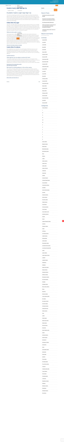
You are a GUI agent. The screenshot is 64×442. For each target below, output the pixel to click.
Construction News (45, 185)
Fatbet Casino (44, 202)
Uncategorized (45, 376)
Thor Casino (44, 359)
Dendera (43, 187)
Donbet (43, 192)
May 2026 (44, 47)
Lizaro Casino (44, 252)
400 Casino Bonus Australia (12, 65)
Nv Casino (44, 298)
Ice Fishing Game (45, 233)
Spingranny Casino (45, 342)
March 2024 (44, 85)
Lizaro (43, 250)
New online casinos (45, 286)
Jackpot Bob (44, 238)
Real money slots (45, 320)
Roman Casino (44, 325)
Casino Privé (44, 163)
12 (42, 117)
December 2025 (45, 59)
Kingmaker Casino (45, 243)
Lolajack (43, 257)
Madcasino (44, 262)
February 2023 (45, 93)
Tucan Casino (44, 371)
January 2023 (44, 95)
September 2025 (45, 66)
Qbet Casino (44, 318)
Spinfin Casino (44, 337)
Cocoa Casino (44, 182)
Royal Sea (44, 327)
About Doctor (20, 6)
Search (42, 8)
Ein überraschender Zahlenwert (48, 22)
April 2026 (44, 49)
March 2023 (44, 90)
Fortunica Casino (45, 206)
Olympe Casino (45, 303)
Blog (43, 153)
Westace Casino (45, 385)
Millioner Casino (45, 274)
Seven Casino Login (45, 330)
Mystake (43, 281)
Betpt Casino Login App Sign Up (13, 77)
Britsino (43, 156)
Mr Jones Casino (45, 279)
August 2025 (44, 68)
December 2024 (45, 83)
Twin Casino (44, 373)
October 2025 (44, 64)
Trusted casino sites (45, 368)
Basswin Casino (45, 144)
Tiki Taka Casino (45, 361)
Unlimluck (44, 378)
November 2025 (45, 61)
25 (42, 122)
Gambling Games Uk (10, 55)
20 (42, 119)
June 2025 (44, 73)
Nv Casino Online (45, 301)
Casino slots (44, 165)
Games (43, 216)
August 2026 (44, 39)
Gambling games (45, 214)
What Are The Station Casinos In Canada (14, 45)
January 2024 (44, 88)
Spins (43, 347)
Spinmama (44, 344)
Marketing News (45, 272)
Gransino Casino (45, 226)
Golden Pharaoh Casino (46, 221)
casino (43, 158)
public (43, 315)
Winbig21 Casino (45, 390)
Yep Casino (44, 393)
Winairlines (44, 388)
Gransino (43, 223)
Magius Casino (44, 269)
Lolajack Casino (45, 260)
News (43, 289)
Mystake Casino (45, 284)
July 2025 (44, 71)
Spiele (43, 332)
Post (43, 313)
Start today (44, 354)
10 (42, 112)
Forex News (44, 204)
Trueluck (43, 366)
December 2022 (45, 97)
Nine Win (44, 291)
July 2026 (44, 42)
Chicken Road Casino (46, 180)
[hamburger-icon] (56, 5)
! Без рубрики (44, 107)
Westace (43, 383)
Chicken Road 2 (45, 177)
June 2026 (44, 44)
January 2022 (44, 102)
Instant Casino (44, 235)
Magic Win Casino (45, 267)
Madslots (43, 264)
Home (18, 5)
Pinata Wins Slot (45, 308)
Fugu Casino (44, 209)
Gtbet (43, 228)
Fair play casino (45, 199)
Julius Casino (44, 240)
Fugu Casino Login (45, 211)
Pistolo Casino (44, 310)
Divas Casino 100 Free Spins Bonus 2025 (14, 64)
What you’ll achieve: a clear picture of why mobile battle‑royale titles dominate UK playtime (49, 26)
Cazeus (43, 175)
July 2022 (44, 100)
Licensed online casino (46, 245)
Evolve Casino (44, 197)
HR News (44, 231)
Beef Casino (44, 146)
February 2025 (45, 78)
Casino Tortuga (45, 168)
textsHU (43, 356)
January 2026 (44, 56)
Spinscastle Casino (45, 349)
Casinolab (44, 170)
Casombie (44, 173)
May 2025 (44, 76)
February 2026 (45, 54)
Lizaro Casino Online (45, 255)
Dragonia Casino (45, 194)
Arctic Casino (44, 141)
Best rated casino (45, 148)
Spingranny (44, 339)
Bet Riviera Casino (45, 151)
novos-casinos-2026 (45, 296)
